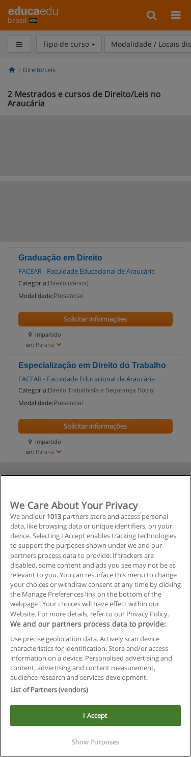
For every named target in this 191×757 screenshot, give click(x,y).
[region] (95, 616)
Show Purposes (96, 741)
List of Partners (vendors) (49, 689)
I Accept (95, 715)
